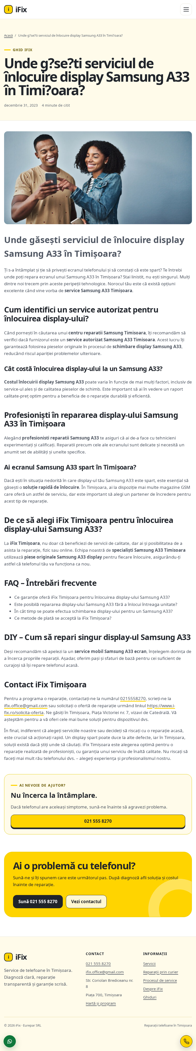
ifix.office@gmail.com (25, 705)
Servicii (149, 963)
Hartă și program (101, 1003)
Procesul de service (160, 980)
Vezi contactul (86, 901)
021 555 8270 (98, 821)
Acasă (8, 35)
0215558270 (133, 698)
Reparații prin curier (160, 971)
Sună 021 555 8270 (37, 901)
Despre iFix (153, 988)
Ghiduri (149, 997)
